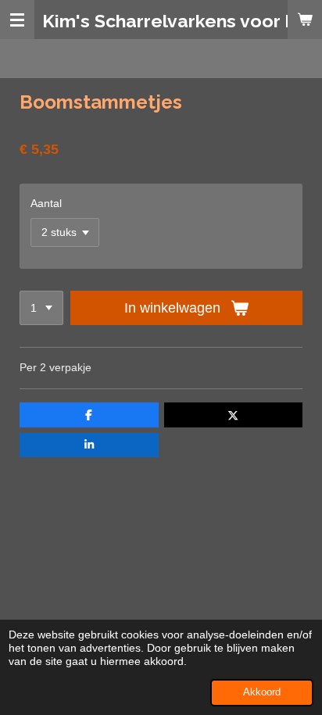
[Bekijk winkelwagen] (305, 19)
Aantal (46, 203)
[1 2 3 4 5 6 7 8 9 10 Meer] (41, 308)
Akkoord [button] (262, 692)
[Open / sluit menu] (17, 19)
